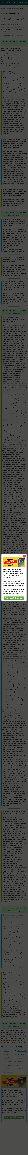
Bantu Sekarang (14, 598)
